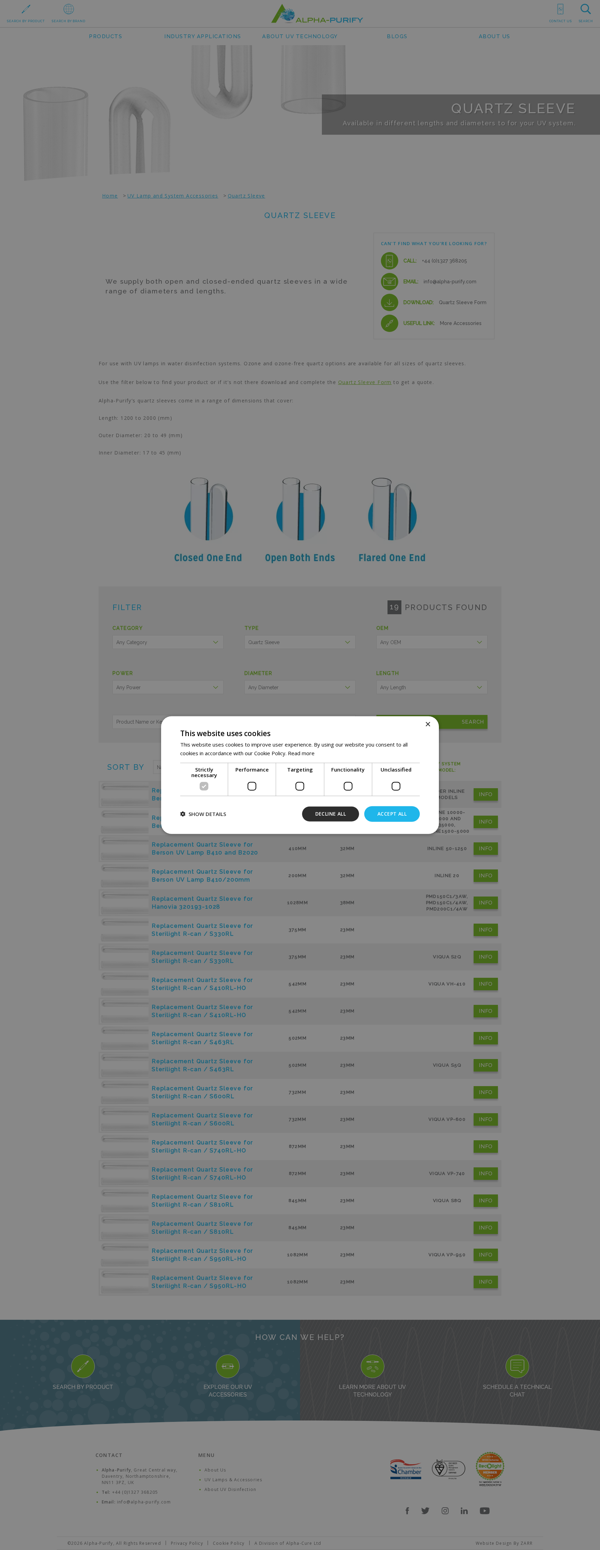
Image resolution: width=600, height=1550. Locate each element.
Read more (301, 753)
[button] (203, 814)
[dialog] (300, 775)
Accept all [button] (392, 813)
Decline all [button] (330, 813)
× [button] (427, 724)
